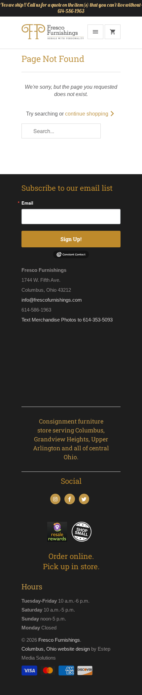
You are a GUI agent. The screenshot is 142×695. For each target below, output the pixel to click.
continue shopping (87, 114)
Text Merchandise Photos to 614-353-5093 (67, 320)
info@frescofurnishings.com (51, 300)
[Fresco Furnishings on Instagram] (55, 499)
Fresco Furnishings (59, 640)
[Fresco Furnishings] (52, 35)
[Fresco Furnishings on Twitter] (84, 499)
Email (27, 203)
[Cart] (113, 32)
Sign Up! (71, 238)
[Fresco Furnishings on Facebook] (69, 499)
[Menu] (95, 32)
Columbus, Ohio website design (55, 649)
